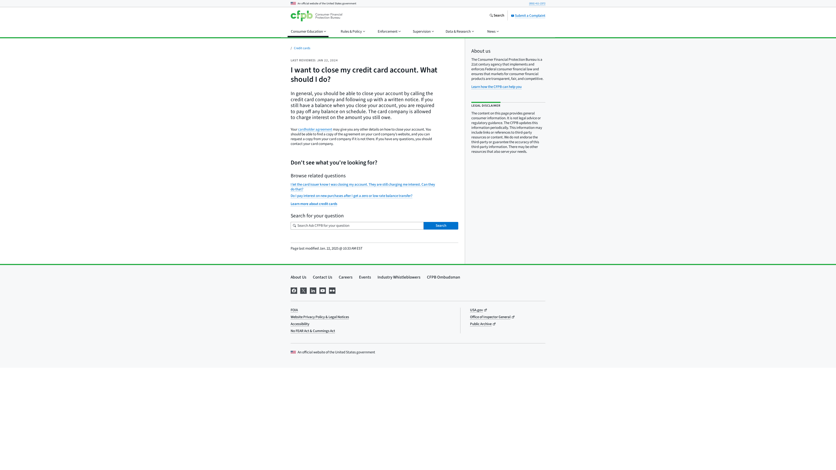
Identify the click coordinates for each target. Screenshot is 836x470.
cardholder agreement (315, 129)
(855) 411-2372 (537, 3)
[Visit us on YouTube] (322, 290)
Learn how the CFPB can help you (496, 86)
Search (441, 225)
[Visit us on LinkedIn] (313, 290)
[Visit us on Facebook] (294, 290)
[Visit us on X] (303, 290)
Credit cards (302, 48)
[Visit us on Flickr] (332, 290)
